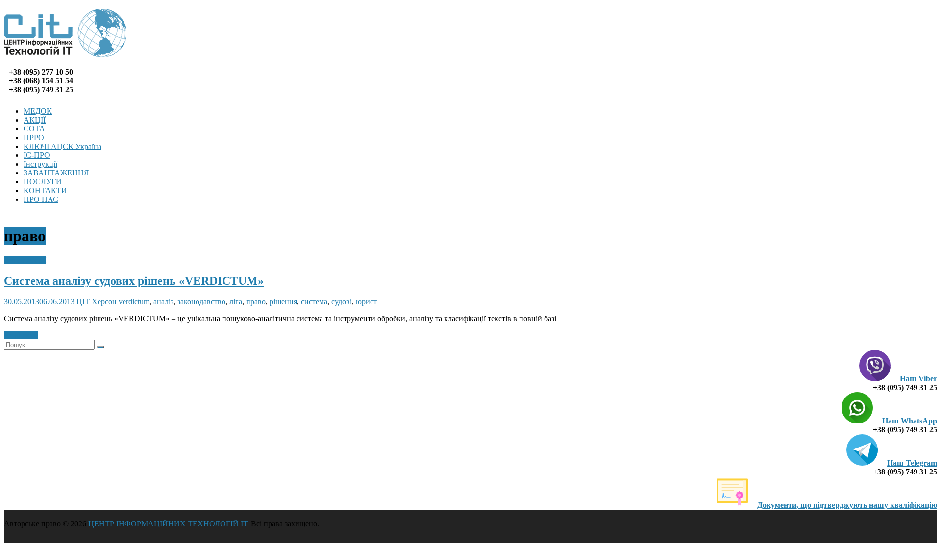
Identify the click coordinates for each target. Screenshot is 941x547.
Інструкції (40, 164)
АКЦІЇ (35, 120)
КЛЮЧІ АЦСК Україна (62, 146)
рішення (283, 302)
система (314, 302)
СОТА (34, 128)
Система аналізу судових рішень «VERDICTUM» (134, 280)
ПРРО (34, 137)
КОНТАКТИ (45, 190)
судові (341, 302)
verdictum (134, 302)
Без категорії (25, 260)
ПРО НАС (41, 199)
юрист (366, 302)
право (256, 302)
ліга (235, 302)
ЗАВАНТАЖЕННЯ (56, 173)
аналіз (163, 302)
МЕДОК (38, 111)
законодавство (201, 302)
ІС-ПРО (37, 155)
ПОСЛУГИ (43, 181)
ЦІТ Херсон (97, 302)
